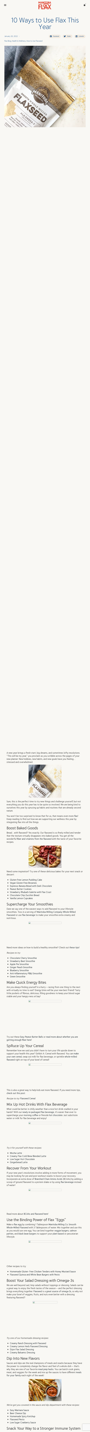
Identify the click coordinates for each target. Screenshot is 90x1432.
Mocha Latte (16, 1152)
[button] (5, 5)
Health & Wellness (19, 41)
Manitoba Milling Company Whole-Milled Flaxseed (41, 913)
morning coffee (31, 1115)
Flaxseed (37, 1291)
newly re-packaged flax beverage (38, 1112)
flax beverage (28, 914)
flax (76, 815)
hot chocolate (56, 1115)
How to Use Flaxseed (34, 41)
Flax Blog (7, 41)
